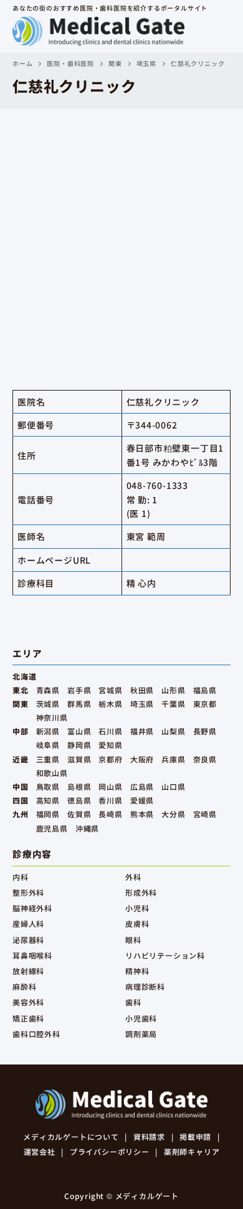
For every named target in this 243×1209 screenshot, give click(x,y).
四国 (20, 800)
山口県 (173, 786)
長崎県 (110, 813)
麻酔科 (24, 986)
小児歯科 (141, 1018)
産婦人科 (28, 923)
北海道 (24, 676)
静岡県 (79, 744)
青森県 (48, 690)
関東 (115, 63)
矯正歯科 (28, 1018)
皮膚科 (137, 923)
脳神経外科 (32, 908)
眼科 (133, 939)
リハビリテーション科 (165, 955)
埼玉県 (146, 63)
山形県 (173, 690)
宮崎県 (205, 813)
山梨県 (173, 731)
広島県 (142, 786)
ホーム (22, 63)
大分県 (173, 813)
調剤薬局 (141, 1033)
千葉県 (173, 703)
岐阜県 (48, 744)
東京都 (205, 703)
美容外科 (28, 1002)
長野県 (205, 731)
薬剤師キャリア (192, 1151)
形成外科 (141, 892)
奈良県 (205, 759)
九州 (20, 813)
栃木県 (110, 703)
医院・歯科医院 (70, 63)
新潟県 (48, 731)
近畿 (20, 759)
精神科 (137, 970)
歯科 (133, 1002)
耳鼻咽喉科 (32, 955)
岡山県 (110, 786)
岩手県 (79, 690)
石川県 (110, 731)
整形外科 (28, 892)
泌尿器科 (28, 939)
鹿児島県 (52, 828)
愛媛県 (142, 800)
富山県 (79, 731)
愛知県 (110, 744)
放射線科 (28, 970)
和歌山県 (52, 772)
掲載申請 (195, 1136)
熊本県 (142, 813)
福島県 (205, 690)
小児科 (137, 908)
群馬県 (79, 703)
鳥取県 (48, 786)
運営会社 (39, 1151)
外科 (133, 876)
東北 (20, 690)
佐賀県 (79, 813)
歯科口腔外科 (36, 1033)
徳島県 (79, 800)
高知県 (48, 800)
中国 (20, 786)
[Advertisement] (121, 236)
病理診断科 (145, 986)
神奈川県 (52, 717)
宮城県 (110, 690)
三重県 (48, 759)
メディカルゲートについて (71, 1136)
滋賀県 (79, 759)
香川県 (110, 800)
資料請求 (149, 1136)
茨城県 (48, 703)
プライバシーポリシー (110, 1151)
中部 (20, 731)
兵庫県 (173, 759)
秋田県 (142, 690)
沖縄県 (87, 828)
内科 (20, 876)
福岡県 (48, 813)
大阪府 (142, 759)
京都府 (110, 759)
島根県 (79, 786)
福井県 (142, 731)
